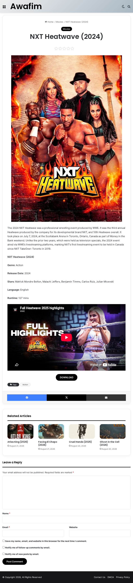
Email (6, 527)
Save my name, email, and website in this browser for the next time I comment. (46, 541)
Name (6, 513)
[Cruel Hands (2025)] (82, 431)
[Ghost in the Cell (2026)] (113, 431)
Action (25, 384)
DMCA (111, 577)
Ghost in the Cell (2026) (109, 443)
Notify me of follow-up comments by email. (27, 547)
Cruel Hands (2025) (80, 441)
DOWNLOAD (66, 377)
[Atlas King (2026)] (20, 431)
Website (73, 527)
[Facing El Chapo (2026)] (51, 431)
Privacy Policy (123, 577)
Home (50, 21)
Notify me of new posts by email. (22, 554)
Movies (59, 21)
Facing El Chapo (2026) (47, 443)
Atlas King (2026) (17, 441)
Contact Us (99, 577)
